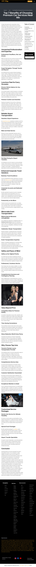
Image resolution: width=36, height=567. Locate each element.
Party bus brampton (14, 541)
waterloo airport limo (14, 546)
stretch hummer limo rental (6, 546)
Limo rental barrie (7, 541)
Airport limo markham (16, 547)
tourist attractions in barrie (23, 546)
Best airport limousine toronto (27, 542)
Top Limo (5, 10)
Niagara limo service (24, 545)
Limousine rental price (24, 547)
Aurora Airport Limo (15, 549)
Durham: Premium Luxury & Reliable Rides (24, 550)
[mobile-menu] (34, 1)
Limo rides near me (26, 540)
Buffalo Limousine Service (23, 549)
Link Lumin (27, 565)
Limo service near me (5, 540)
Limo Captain (21, 565)
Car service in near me (19, 540)
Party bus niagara (12, 540)
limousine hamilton (12, 542)
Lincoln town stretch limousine (6, 549)
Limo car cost (30, 545)
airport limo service (6, 121)
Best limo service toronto (21, 541)
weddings (15, 429)
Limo (9, 10)
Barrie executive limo (9, 547)
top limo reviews (18, 542)
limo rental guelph (11, 545)
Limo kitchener (31, 547)
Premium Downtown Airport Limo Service (10, 550)
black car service (8, 179)
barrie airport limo (29, 541)
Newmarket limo (17, 545)
